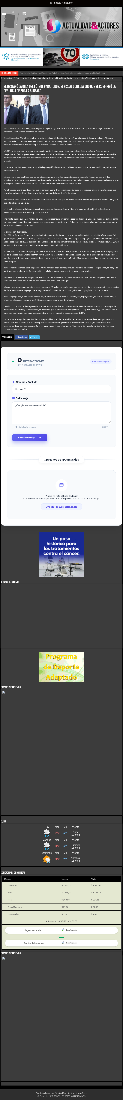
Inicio (5, 78)
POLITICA (13, 78)
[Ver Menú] (4, 13)
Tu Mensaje (22, 398)
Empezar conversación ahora (61, 506)
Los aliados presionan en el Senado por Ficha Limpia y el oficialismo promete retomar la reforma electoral (62, 73)
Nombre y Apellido (26, 381)
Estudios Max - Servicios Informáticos (71, 1093)
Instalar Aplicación (63, 3)
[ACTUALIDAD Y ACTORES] (61, 26)
